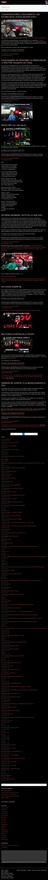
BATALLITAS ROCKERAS (6, 601)
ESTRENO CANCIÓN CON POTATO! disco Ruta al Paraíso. (13, 467)
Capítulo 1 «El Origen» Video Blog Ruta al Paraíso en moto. (13, 532)
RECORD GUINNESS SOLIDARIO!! (8, 570)
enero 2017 (3, 828)
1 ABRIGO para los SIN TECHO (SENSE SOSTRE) (11, 573)
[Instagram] (46, 3)
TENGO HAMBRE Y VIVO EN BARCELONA (9, 536)
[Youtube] (47, 1)
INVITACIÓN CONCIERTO (6, 539)
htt (12, 299)
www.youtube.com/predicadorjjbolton (37, 37)
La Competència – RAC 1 (7, 375)
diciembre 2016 (4, 830)
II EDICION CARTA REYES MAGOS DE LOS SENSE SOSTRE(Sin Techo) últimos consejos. (19, 621)
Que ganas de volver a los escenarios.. (9, 498)
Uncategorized (4, 847)
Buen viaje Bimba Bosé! (6, 587)
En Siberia (3, 508)
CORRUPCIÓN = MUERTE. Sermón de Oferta (10, 669)
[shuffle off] (44, 851)
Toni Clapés (24, 375)
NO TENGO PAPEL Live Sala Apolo (8, 672)
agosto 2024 (3, 809)
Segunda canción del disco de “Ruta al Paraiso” (11, 484)
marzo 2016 (3, 835)
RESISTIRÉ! (3, 577)
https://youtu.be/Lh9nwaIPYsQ (8, 276)
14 (30, 434)
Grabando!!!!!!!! (4, 563)
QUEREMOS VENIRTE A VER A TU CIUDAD (9, 590)
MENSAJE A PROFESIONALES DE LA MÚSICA (10, 710)
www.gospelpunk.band (6, 55)
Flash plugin (43, 861)
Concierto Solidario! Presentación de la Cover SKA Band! (12, 456)
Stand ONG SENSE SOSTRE (7, 543)
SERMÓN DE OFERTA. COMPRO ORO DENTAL (10, 768)
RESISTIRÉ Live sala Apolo (13, 125)
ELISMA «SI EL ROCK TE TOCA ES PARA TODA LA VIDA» (12, 635)
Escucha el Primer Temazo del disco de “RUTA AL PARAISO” (13, 505)
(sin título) (3, 549)
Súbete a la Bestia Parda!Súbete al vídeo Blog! (10, 515)
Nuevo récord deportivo (6, 529)
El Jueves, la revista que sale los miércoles (34, 426)
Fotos (12, 874)
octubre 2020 (4, 817)
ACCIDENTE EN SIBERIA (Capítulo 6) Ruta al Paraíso (11, 502)
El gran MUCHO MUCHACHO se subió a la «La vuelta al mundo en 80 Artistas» (17, 611)
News (2, 874)
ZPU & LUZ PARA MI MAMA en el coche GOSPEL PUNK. (12, 655)
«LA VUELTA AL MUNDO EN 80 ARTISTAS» (10, 648)
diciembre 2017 (4, 824)
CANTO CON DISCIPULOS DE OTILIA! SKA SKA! (11, 607)
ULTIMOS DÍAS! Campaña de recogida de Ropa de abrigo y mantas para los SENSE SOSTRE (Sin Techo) (22, 566)
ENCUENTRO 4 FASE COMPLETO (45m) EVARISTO (11, 676)
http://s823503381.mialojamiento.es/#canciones (12, 51)
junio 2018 (3, 818)
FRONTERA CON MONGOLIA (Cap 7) (8, 491)
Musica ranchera (13, 278)
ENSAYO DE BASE (5, 459)
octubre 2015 (4, 837)
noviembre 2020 (4, 815)
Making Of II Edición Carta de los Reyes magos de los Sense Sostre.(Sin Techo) (17, 604)
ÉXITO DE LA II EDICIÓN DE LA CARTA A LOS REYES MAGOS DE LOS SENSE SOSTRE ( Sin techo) (21, 618)
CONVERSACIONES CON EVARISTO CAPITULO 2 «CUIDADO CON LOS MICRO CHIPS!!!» (19, 690)
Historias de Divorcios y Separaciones (22, 425)
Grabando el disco (5, 452)
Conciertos (7, 874)
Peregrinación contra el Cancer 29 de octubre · (10, 696)
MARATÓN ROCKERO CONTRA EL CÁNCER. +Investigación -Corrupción (16, 686)
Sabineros (21, 280)
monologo (9, 426)
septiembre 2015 (4, 839)
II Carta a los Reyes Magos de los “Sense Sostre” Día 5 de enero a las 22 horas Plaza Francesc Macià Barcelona (24, 628)
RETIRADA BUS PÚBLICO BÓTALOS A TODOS (10, 693)
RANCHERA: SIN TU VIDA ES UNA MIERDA (10, 754)
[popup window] (45, 851)
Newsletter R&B (5, 877)
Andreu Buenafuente (18, 376)
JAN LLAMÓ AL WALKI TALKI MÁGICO (9, 761)
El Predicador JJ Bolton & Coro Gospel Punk (10, 845)
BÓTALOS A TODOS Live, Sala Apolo (8, 765)
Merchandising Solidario (7, 873)
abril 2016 (3, 833)
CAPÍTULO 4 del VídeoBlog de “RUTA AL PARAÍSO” (11, 519)
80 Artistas (3, 876)
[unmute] (17, 855)
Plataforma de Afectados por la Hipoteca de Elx (12, 248)
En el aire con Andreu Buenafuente (31, 376)
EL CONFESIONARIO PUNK (6, 713)
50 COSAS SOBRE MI (11, 287)
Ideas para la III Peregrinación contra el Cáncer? (11, 662)
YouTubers (12, 310)
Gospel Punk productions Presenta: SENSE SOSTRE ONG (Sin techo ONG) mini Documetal (19, 614)
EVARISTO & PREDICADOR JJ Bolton (8, 707)
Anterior (13, 434)
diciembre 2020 (4, 813)
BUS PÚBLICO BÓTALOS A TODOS (17, 334)
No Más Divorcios (35, 425)
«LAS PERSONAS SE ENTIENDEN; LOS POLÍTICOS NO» (12, 594)
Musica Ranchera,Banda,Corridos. (26, 278)
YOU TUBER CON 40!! (5, 700)
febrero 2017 (3, 826)
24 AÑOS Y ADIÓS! (5, 631)
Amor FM (10, 425)
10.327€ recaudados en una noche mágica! (10, 449)
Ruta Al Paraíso (4, 871)
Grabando (3, 597)
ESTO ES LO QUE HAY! (6, 584)
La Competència (17, 375)
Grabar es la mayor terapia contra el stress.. (10, 442)
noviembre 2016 (4, 831)
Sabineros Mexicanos (29, 280)
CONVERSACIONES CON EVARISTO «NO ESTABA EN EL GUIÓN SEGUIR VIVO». (20, 15)
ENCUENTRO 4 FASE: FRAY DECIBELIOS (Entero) (11, 683)
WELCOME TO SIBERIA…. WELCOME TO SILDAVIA (11, 512)
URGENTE (3, 625)
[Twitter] (47, 3)
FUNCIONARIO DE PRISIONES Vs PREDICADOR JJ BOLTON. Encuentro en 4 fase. (23, 61)
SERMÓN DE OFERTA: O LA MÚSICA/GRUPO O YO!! (23, 384)
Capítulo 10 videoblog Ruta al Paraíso (8, 471)
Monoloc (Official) (24, 310)
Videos (6, 870)
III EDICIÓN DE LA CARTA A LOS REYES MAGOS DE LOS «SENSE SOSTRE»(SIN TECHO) (19, 546)
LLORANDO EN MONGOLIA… (7, 481)
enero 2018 (3, 822)
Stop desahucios (33, 245)
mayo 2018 (3, 820)
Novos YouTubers (5, 310)
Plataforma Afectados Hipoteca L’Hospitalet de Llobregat (32, 247)
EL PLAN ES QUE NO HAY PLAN (7, 778)
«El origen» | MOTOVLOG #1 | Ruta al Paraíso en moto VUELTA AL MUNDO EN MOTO (18, 525)
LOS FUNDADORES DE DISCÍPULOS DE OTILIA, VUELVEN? (13, 758)
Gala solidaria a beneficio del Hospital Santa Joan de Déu (13, 495)
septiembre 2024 (4, 807)
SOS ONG (9, 876)
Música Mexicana (5, 278)
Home (2, 870)
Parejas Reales (4, 425)
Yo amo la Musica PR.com (12, 280)
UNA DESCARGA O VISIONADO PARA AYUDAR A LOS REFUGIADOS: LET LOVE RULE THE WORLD (21, 580)
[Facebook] (46, 1)
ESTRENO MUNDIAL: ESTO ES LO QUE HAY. (22, 215)
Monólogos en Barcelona (18, 426)
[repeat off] (42, 851)
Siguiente (34, 434)
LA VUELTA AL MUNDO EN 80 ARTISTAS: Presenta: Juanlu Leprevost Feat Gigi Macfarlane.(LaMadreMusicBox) (24, 556)
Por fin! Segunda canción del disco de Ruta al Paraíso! (12, 488)
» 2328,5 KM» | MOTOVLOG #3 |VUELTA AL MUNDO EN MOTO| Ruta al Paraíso (17, 522)
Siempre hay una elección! (6, 474)
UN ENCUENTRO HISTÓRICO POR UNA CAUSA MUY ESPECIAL (14, 642)
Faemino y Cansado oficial (33, 375)
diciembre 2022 (4, 811)
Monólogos (32, 310)
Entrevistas (37, 310)
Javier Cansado (9, 376)
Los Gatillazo (41, 40)
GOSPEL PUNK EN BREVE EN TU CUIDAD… (10, 645)
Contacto (11, 877)
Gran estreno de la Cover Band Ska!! (8, 445)
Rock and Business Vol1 (6, 439)
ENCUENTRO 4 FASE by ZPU (7, 666)
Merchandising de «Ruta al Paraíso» (8, 478)
